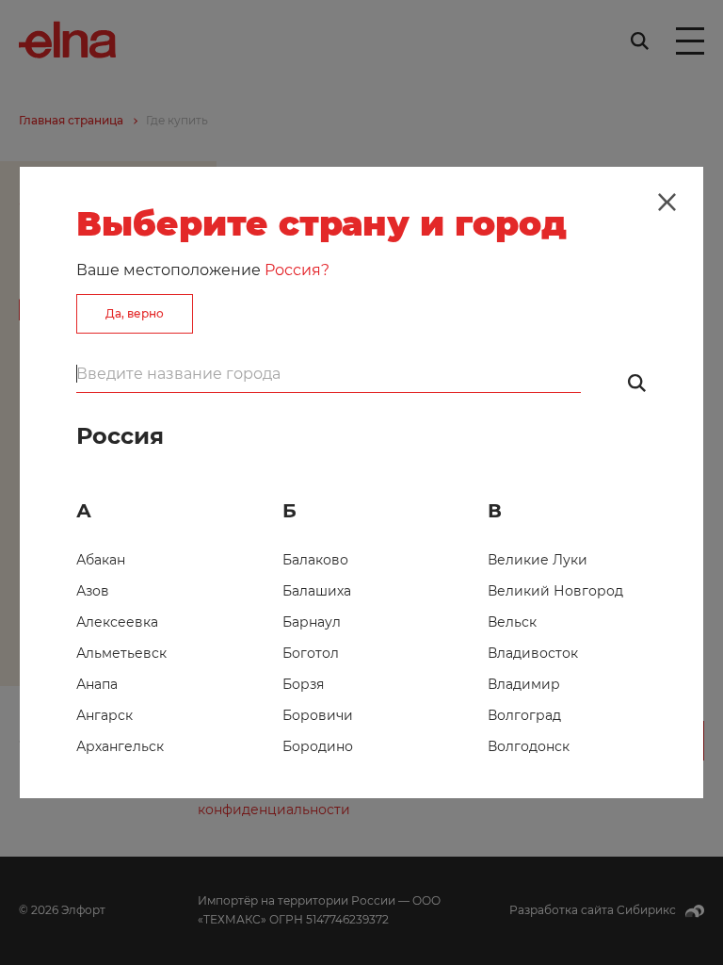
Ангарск (104, 715)
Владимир (524, 684)
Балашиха (316, 590)
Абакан (100, 559)
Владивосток (533, 653)
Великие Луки (537, 559)
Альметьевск (121, 653)
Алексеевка (117, 621)
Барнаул (311, 621)
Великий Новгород (555, 590)
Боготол (310, 653)
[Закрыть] (666, 202)
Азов (92, 590)
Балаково (315, 559)
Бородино (317, 746)
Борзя (303, 684)
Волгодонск (529, 746)
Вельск (512, 621)
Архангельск (120, 746)
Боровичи (317, 715)
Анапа (97, 684)
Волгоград (524, 715)
